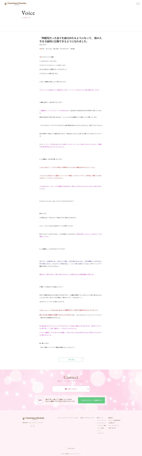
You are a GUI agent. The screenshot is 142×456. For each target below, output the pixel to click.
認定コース (100, 418)
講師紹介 (110, 418)
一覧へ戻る (71, 359)
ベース (98, 430)
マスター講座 (100, 428)
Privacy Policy (71, 448)
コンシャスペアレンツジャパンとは (68, 418)
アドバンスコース (101, 423)
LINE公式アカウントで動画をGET (91, 400)
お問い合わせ (72, 389)
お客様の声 (111, 423)
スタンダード (100, 433)
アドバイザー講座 (101, 425)
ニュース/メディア (113, 425)
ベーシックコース (101, 420)
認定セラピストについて (87, 418)
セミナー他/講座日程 (114, 420)
